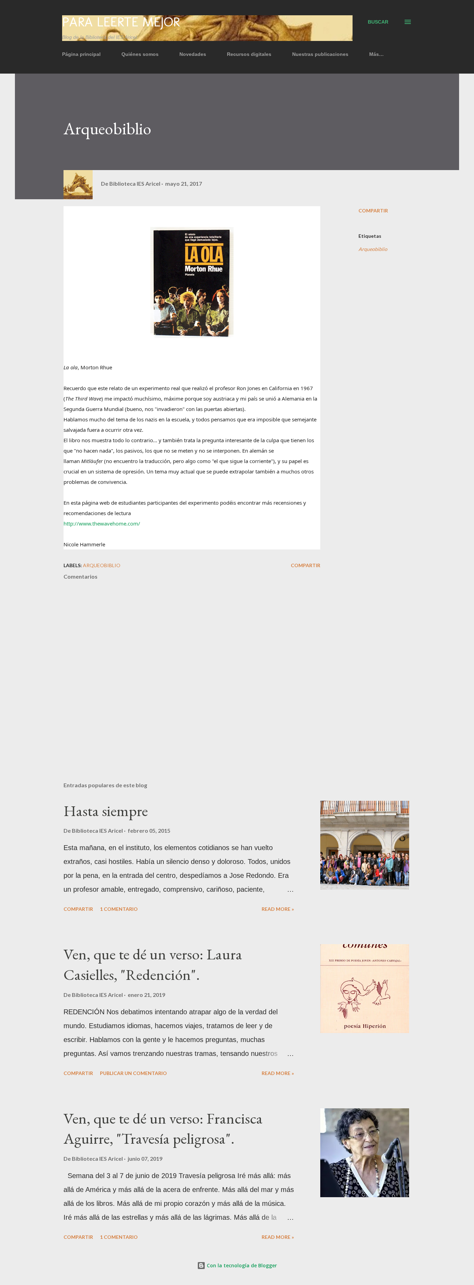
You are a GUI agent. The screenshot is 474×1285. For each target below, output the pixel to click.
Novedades (192, 54)
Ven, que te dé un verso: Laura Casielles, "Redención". (153, 964)
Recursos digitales (249, 54)
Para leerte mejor (121, 22)
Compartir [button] (373, 210)
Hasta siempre (106, 811)
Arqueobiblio (372, 249)
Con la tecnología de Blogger (241, 1265)
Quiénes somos (140, 54)
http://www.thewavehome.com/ (102, 523)
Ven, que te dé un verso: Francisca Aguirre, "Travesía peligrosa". (163, 1128)
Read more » (278, 909)
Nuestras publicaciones (320, 54)
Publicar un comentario (133, 1073)
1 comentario (119, 909)
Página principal (81, 54)
